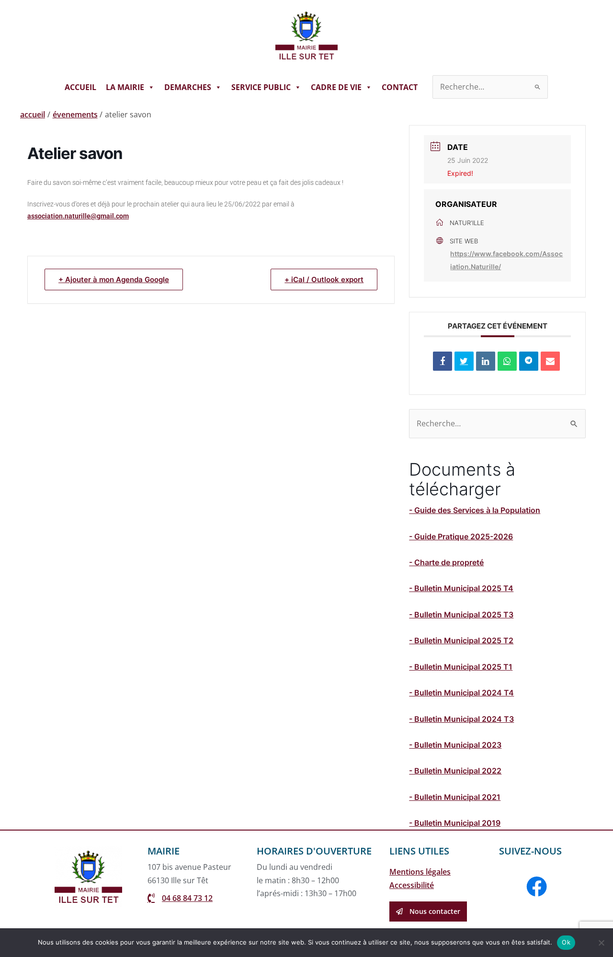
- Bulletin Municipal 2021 (454, 797)
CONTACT (400, 87)
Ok (566, 942)
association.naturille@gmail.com (78, 216)
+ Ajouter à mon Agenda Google (113, 279)
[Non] (601, 942)
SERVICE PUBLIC (261, 87)
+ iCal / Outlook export (323, 279)
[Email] (550, 361)
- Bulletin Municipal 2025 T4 (461, 588)
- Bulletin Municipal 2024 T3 (461, 719)
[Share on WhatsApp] (507, 361)
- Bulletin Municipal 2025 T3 (461, 614)
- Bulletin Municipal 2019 (454, 823)
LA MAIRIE (125, 87)
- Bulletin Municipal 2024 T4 (461, 692)
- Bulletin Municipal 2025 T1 (460, 667)
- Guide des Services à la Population (474, 510)
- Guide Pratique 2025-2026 (461, 536)
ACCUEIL (80, 87)
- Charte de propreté (446, 562)
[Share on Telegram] (528, 361)
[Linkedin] (485, 361)
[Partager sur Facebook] (442, 361)
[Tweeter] (464, 361)
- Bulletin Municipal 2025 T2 (461, 640)
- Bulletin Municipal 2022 (455, 770)
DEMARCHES (187, 87)
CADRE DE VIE (336, 87)
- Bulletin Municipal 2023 (455, 745)
